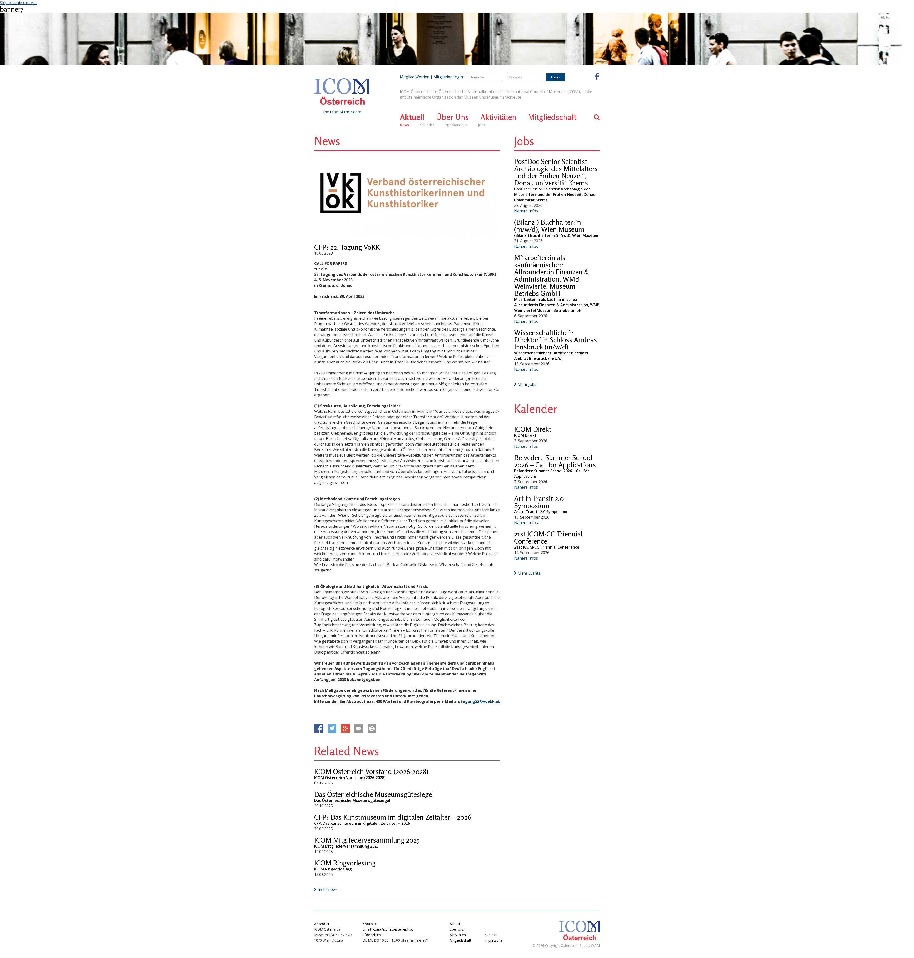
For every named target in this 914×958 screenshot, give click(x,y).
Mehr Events (529, 573)
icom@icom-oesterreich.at (393, 929)
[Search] (597, 117)
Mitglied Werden (414, 76)
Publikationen (456, 124)
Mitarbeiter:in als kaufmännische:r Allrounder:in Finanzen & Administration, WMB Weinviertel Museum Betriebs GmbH (551, 275)
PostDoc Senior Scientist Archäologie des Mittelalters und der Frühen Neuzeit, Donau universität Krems (556, 172)
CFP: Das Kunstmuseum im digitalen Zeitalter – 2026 (392, 817)
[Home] (341, 91)
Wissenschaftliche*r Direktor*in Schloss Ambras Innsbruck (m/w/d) (555, 339)
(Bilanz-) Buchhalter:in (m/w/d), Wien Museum (549, 225)
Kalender (426, 124)
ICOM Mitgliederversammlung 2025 (366, 840)
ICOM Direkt (532, 429)
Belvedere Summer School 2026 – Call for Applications (555, 461)
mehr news (328, 889)
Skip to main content (18, 2)
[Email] (358, 728)
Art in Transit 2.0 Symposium (539, 502)
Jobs (481, 124)
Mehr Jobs (527, 384)
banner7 (12, 9)
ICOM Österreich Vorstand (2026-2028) (371, 771)
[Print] (372, 728)
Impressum (493, 940)
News (404, 124)
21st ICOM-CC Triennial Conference (548, 537)
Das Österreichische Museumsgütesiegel (374, 794)
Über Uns (452, 117)
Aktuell (412, 117)
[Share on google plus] (345, 728)
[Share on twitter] (332, 728)
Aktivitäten (498, 117)
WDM (595, 945)
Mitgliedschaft (552, 117)
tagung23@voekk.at (480, 701)
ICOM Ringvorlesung (345, 863)
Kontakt (490, 935)
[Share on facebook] (318, 728)
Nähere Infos (526, 210)
